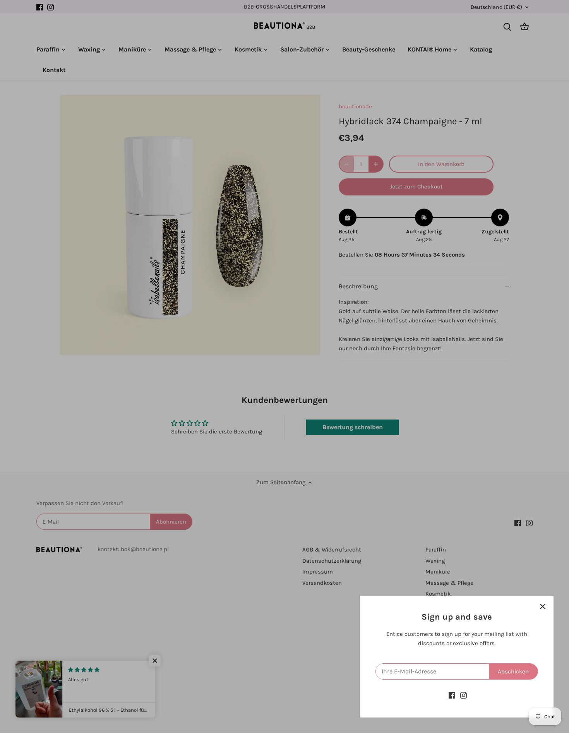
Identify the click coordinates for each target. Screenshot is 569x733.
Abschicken (513, 671)
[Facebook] (452, 695)
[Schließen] (542, 606)
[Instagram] (463, 695)
